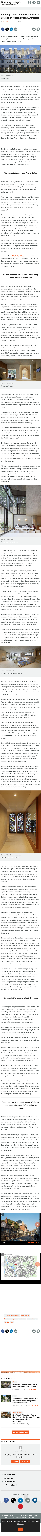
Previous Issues (9, 1475)
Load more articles (20, 1432)
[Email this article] (15, 29)
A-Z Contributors (10, 1481)
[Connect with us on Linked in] (20, 1500)
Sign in (15, 25)
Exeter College (32, 1319)
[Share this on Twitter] (7, 29)
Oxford (6, 1322)
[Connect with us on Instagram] (34, 1500)
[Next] (37, 1224)
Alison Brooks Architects (11, 1316)
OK (20, 1529)
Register (25, 1461)
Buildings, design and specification (14, 1319)
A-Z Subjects (8, 1478)
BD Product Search (10, 1485)
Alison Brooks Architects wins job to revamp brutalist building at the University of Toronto (25, 1401)
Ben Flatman (6, 22)
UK (12, 1322)
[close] (39, 25)
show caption (32, 1242)
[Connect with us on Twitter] (13, 1500)
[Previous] (3, 1224)
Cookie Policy (9, 1518)
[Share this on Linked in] (11, 29)
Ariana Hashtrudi (33, 1405)
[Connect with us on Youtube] (20, 1506)
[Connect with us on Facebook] (6, 1500)
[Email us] (27, 1500)
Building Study (17, 1412)
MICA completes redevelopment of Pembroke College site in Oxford (24, 1385)
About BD (31, 1518)
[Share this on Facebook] (3, 29)
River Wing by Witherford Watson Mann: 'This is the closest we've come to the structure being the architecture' (26, 1418)
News (15, 1382)
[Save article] (38, 29)
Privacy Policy (21, 1518)
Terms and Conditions (28, 1515)
